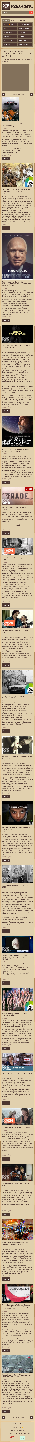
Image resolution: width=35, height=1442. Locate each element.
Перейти (6, 159)
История (22, 36)
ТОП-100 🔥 (8, 24)
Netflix (22, 32)
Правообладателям (17, 1430)
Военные (7, 36)
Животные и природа (25, 28)
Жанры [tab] (13, 20)
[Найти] (31, 12)
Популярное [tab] (21, 20)
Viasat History (23, 44)
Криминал (8, 40)
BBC (6, 28)
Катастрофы (8, 32)
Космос (7, 44)
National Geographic (25, 24)
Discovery (22, 40)
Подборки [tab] (6, 20)
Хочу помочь (16, 1427)
